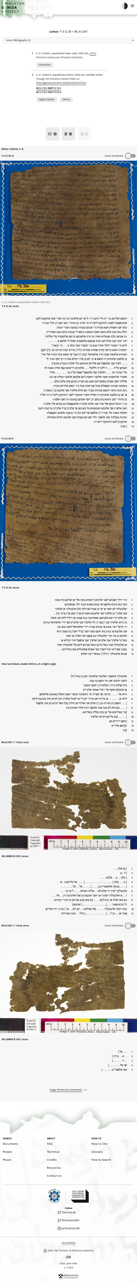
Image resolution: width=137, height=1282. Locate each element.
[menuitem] (10, 1144)
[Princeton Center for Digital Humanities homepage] (80, 1196)
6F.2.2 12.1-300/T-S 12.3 (48, 88)
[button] (13, 9)
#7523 (93, 53)
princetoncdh (71, 1228)
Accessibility (68, 1243)
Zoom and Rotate (114, 156)
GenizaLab (69, 1212)
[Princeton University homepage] (68, 1276)
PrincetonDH (70, 1220)
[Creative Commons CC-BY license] (68, 1258)
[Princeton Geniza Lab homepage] (57, 1196)
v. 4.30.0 (68, 1267)
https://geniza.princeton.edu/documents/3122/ (61, 82)
